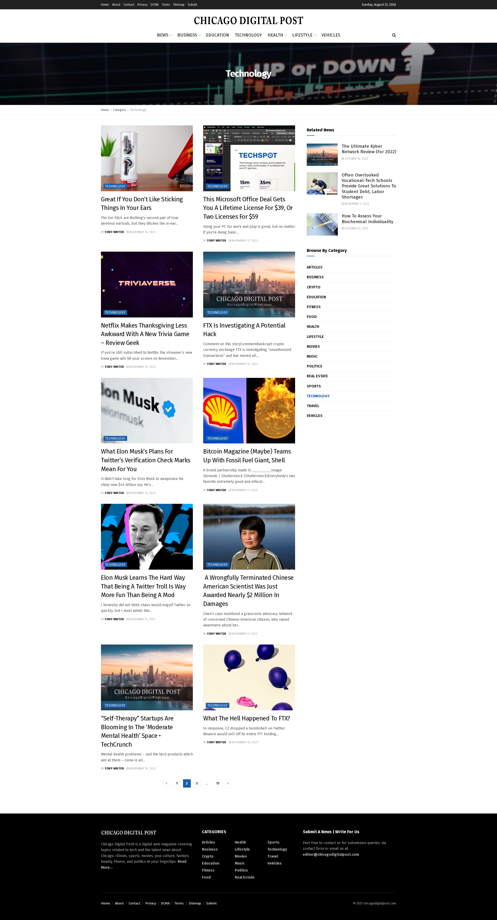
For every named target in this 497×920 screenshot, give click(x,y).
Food (312, 317)
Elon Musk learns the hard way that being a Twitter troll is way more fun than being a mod (143, 586)
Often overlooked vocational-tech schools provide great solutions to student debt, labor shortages (369, 186)
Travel (313, 406)
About (116, 4)
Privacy (142, 4)
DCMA (155, 4)
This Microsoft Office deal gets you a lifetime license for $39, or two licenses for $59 (248, 208)
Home (105, 4)
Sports (314, 386)
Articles (315, 267)
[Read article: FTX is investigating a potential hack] (249, 284)
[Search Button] (394, 35)
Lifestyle (302, 35)
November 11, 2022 (244, 490)
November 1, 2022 (356, 204)
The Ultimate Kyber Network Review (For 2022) (369, 149)
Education (217, 35)
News (162, 35)
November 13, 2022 (244, 240)
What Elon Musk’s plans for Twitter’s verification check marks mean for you (145, 460)
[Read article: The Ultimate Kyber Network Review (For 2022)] (322, 155)
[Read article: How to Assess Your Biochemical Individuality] (322, 224)
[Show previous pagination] (167, 783)
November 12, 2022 (244, 364)
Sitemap (179, 4)
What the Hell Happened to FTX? (246, 718)
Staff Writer (114, 232)
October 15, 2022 (356, 158)
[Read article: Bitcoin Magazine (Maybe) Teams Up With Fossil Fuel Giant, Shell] (249, 411)
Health (275, 35)
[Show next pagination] (228, 783)
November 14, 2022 (142, 232)
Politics (314, 366)
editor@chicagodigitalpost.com (331, 854)
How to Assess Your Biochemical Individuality (367, 218)
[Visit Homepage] (248, 19)
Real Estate (317, 376)
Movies (313, 346)
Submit (192, 4)
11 (217, 783)
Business (187, 35)
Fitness (314, 307)
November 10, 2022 (142, 768)
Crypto (313, 287)
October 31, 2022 (356, 228)
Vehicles (330, 35)
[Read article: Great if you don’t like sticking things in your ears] (147, 158)
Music (312, 356)
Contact (128, 4)
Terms (166, 4)
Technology (248, 35)
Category (119, 110)
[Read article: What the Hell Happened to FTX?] (249, 677)
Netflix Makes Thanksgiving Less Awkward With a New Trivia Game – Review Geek (145, 334)
